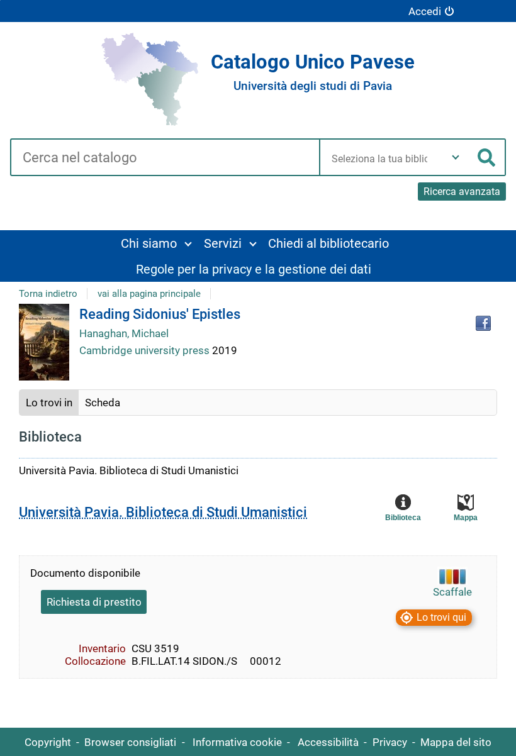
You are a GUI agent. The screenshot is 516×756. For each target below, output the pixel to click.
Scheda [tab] (102, 402)
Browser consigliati (130, 742)
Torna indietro (48, 293)
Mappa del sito (455, 742)
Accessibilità (328, 742)
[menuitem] (156, 243)
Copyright (48, 742)
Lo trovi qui (441, 617)
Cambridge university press (145, 350)
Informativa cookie (237, 742)
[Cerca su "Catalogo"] (164, 158)
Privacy (390, 742)
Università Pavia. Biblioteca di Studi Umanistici (163, 512)
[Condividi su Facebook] (483, 323)
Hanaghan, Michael (124, 333)
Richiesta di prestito (94, 602)
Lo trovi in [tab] (49, 402)
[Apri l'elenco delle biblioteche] (455, 157)
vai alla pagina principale (149, 293)
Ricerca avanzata (461, 191)
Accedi (424, 11)
